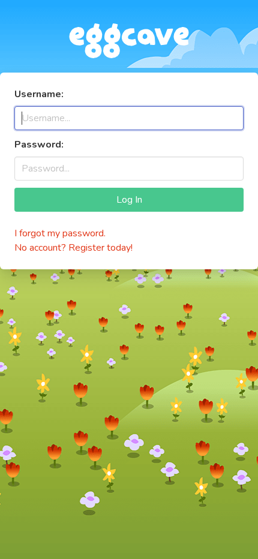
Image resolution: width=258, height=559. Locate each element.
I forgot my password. (60, 233)
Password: (39, 144)
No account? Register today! (73, 247)
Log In (129, 199)
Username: (39, 94)
